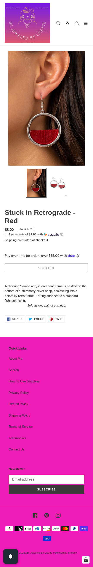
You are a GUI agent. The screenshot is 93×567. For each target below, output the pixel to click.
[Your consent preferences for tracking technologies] (86, 560)
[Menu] (85, 23)
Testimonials (17, 438)
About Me (15, 358)
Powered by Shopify (65, 552)
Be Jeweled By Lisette (39, 552)
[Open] (10, 556)
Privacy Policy (19, 393)
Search (14, 370)
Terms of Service (21, 426)
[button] (34, 234)
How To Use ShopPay (24, 381)
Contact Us (17, 449)
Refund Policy (18, 404)
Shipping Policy (19, 415)
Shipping (11, 240)
